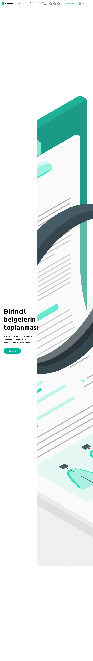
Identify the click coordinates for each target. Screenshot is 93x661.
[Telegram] (54, 3)
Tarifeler (33, 3)
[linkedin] (58, 3)
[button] (12, 351)
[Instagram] (50, 3)
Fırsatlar (24, 3)
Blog (45, 4)
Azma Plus (41, 3)
